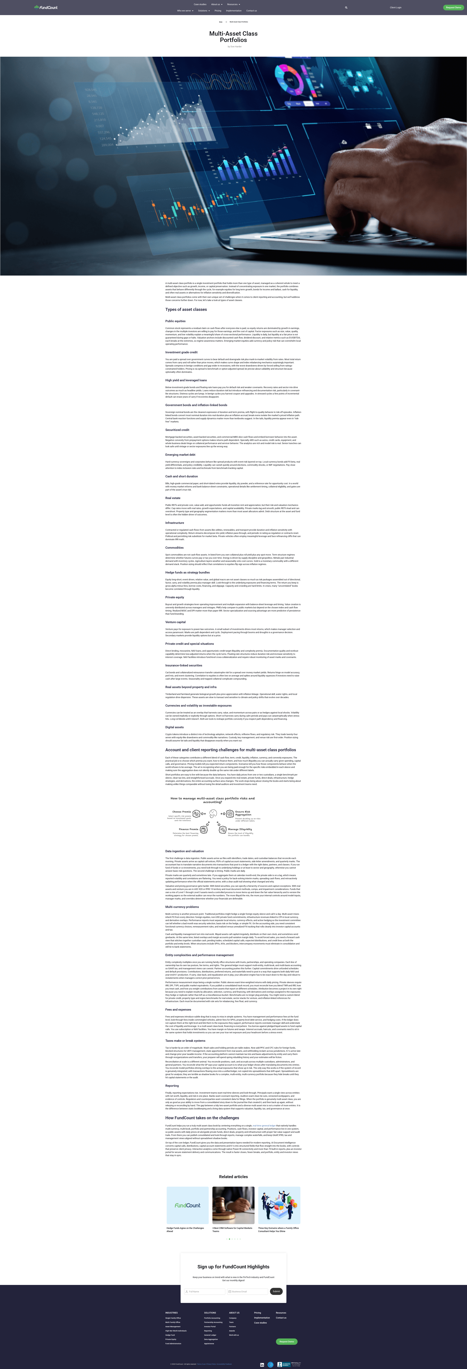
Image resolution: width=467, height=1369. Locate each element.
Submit (276, 1291)
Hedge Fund (170, 1335)
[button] (346, 8)
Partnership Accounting (213, 1322)
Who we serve (184, 10)
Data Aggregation (211, 1339)
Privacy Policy (211, 1364)
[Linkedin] (262, 1364)
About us (215, 4)
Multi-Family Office (172, 1322)
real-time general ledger (264, 1125)
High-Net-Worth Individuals (176, 1331)
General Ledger (210, 1335)
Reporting (208, 1331)
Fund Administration (173, 1344)
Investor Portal (210, 1327)
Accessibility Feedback (224, 1364)
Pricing (218, 10)
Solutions (202, 10)
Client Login (395, 7)
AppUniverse (209, 1344)
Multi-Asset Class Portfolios (233, 36)
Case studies (200, 4)
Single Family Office (173, 1318)
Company (232, 1318)
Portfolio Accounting (212, 1318)
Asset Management (172, 1327)
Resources (232, 4)
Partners (232, 1327)
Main (220, 22)
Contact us (251, 10)
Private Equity (170, 1339)
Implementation (234, 10)
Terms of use (201, 1364)
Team (231, 1322)
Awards (232, 1331)
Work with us (234, 1335)
